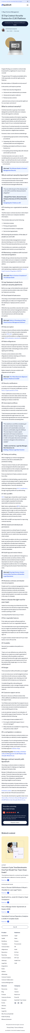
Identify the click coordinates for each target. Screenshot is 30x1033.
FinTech (16, 955)
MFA (18, 506)
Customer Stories (6, 997)
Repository (4, 952)
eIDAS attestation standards (12, 338)
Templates (4, 944)
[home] (6, 5)
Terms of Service (18, 1027)
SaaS (15, 949)
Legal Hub (4, 963)
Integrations (5, 966)
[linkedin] (15, 1003)
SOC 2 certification (22, 488)
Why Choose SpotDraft (7, 1014)
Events (3, 1002)
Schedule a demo (6, 790)
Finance (16, 941)
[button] (27, 5)
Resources (4, 989)
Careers (16, 991)
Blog (3, 991)
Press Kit (16, 997)
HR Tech (16, 957)
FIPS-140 (9, 334)
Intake (3, 968)
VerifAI (3, 938)
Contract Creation (6, 977)
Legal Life (4, 1011)
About (16, 989)
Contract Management (7, 982)
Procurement (17, 944)
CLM (15, 963)
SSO (3, 497)
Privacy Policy (10, 1027)
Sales (15, 938)
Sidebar (4, 971)
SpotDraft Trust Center (20, 1000)
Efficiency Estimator (7, 1019)
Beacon (4, 1008)
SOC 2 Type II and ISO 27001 (10, 390)
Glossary (4, 1005)
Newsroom (17, 994)
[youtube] (21, 1003)
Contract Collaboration (7, 979)
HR (15, 946)
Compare (4, 1000)
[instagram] (18, 1003)
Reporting (4, 955)
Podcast (4, 994)
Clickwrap (4, 960)
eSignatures (5, 949)
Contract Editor (5, 946)
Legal (15, 935)
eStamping (4, 974)
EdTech (16, 952)
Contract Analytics (6, 957)
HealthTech (17, 960)
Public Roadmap (6, 1016)
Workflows (4, 941)
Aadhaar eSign (16, 748)
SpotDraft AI (5, 935)
